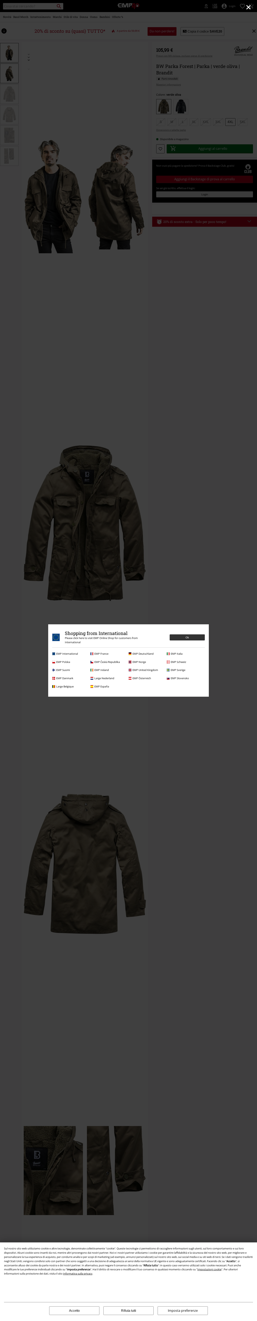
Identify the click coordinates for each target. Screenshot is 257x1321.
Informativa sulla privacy (77, 1273)
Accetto (74, 1310)
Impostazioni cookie (209, 1269)
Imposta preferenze (183, 1310)
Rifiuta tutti (128, 1310)
